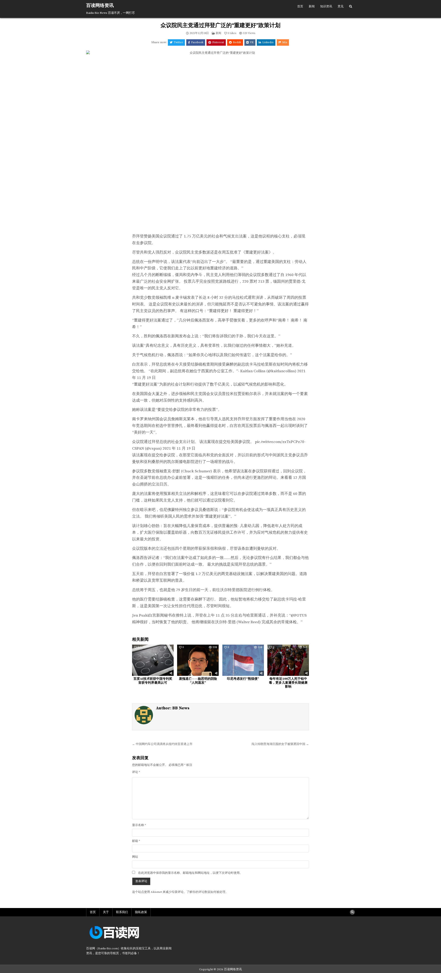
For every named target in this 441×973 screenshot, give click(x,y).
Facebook (197, 42)
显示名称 (139, 825)
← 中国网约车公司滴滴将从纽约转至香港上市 (162, 744)
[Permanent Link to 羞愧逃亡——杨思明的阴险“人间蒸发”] (198, 660)
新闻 (312, 6)
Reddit (237, 42)
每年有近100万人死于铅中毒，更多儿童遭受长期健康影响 (288, 683)
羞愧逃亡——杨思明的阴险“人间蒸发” (198, 681)
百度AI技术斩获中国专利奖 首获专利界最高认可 (152, 681)
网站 (135, 857)
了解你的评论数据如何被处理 (206, 892)
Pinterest (218, 42)
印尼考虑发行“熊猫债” (243, 679)
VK (252, 42)
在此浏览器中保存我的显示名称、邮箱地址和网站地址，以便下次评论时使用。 (190, 873)
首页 (300, 6)
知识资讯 (326, 6)
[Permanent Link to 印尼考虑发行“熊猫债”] (243, 660)
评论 (136, 772)
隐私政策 (141, 912)
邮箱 (136, 841)
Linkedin (268, 42)
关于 (106, 912)
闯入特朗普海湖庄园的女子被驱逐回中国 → (280, 744)
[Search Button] (350, 6)
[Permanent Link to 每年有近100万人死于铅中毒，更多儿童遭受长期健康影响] (288, 660)
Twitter (178, 42)
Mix (284, 42)
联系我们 (122, 912)
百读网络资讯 (100, 5)
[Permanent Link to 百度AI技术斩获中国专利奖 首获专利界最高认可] (153, 660)
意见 (341, 6)
